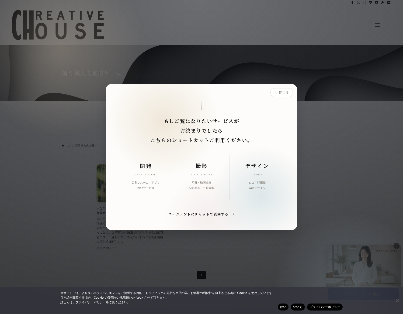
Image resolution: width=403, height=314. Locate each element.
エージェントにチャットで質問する (201, 213)
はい (283, 307)
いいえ (297, 307)
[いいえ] (397, 300)
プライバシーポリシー (324, 307)
